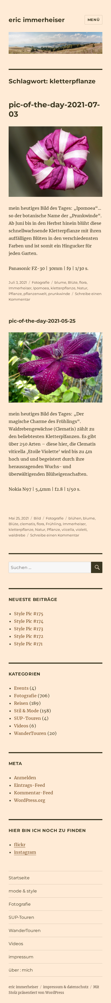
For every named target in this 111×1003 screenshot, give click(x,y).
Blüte (73, 282)
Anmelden (25, 777)
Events (21, 688)
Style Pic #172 (28, 636)
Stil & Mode (26, 710)
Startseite (19, 877)
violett (81, 529)
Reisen (21, 703)
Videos (21, 725)
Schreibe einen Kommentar (54, 535)
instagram (25, 852)
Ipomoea (41, 288)
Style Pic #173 (28, 628)
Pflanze (15, 293)
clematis (27, 524)
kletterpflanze (63, 288)
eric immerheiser (37, 20)
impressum (21, 956)
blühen (74, 518)
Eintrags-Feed (29, 785)
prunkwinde (59, 293)
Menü (93, 19)
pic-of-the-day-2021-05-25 (42, 321)
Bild (37, 518)
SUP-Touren (27, 718)
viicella (68, 529)
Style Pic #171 (28, 643)
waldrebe (17, 535)
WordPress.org (29, 800)
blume (60, 282)
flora (83, 282)
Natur (82, 288)
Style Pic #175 (28, 613)
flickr (19, 844)
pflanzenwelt (35, 293)
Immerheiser (20, 288)
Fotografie (41, 282)
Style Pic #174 (28, 621)
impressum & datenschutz (65, 987)
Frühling (53, 524)
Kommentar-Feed (33, 792)
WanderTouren (30, 733)
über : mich (21, 970)
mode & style (23, 891)
